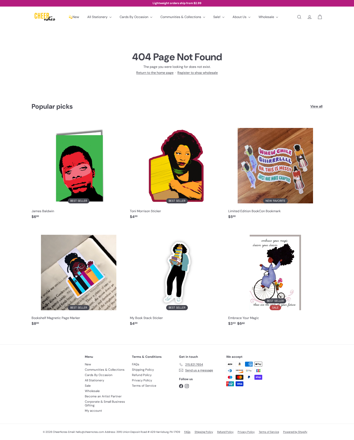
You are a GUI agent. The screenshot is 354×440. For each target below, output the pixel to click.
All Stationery (97, 17)
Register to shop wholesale (197, 73)
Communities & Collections (181, 17)
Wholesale (267, 17)
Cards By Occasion (134, 17)
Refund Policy (142, 375)
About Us (240, 17)
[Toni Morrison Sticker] (177, 171)
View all (316, 106)
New (88, 364)
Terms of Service (144, 386)
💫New (73, 17)
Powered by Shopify (295, 432)
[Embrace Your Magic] (275, 277)
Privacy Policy (142, 380)
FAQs (135, 364)
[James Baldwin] (79, 171)
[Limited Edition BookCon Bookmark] (275, 171)
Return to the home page (155, 73)
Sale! (217, 17)
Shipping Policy (143, 370)
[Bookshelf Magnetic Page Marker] (79, 277)
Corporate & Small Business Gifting (105, 403)
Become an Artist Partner (103, 396)
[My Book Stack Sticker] (177, 277)
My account (93, 411)
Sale (88, 386)
